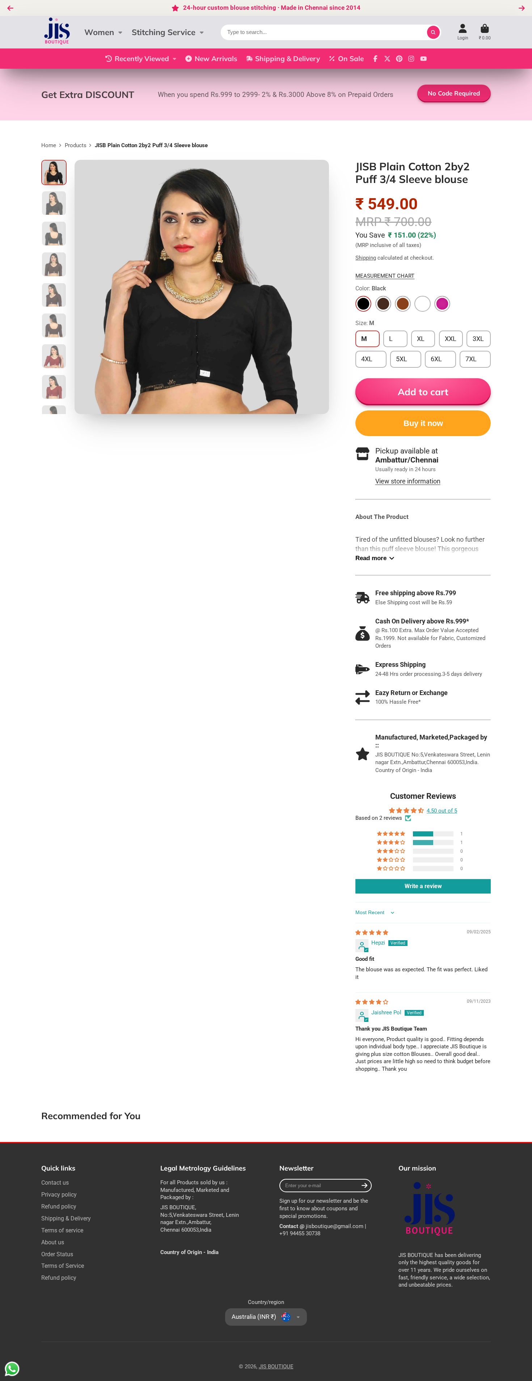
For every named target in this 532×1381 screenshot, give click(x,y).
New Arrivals (216, 58)
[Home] (57, 32)
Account (462, 32)
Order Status (57, 1254)
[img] (371, 932)
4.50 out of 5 (442, 810)
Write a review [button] (423, 886)
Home (48, 145)
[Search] (433, 32)
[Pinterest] (399, 58)
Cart (485, 32)
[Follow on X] (387, 58)
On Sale (351, 58)
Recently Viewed (142, 58)
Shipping (365, 258)
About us (52, 1242)
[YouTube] (423, 58)
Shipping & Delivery (287, 58)
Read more (371, 558)
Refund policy (58, 1206)
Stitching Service (163, 32)
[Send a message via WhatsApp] (12, 1368)
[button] (391, 833)
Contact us (55, 1182)
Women (99, 32)
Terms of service (62, 1230)
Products (75, 145)
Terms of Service (62, 1265)
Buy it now (423, 423)
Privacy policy (59, 1194)
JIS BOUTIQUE (276, 1366)
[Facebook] (375, 58)
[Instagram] (411, 58)
